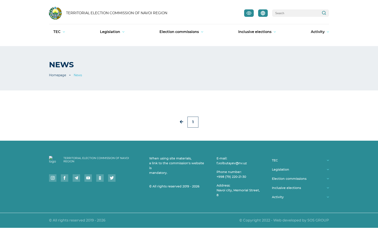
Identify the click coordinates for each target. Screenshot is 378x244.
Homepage (57, 75)
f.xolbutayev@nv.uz (232, 163)
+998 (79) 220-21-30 (231, 177)
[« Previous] (181, 121)
